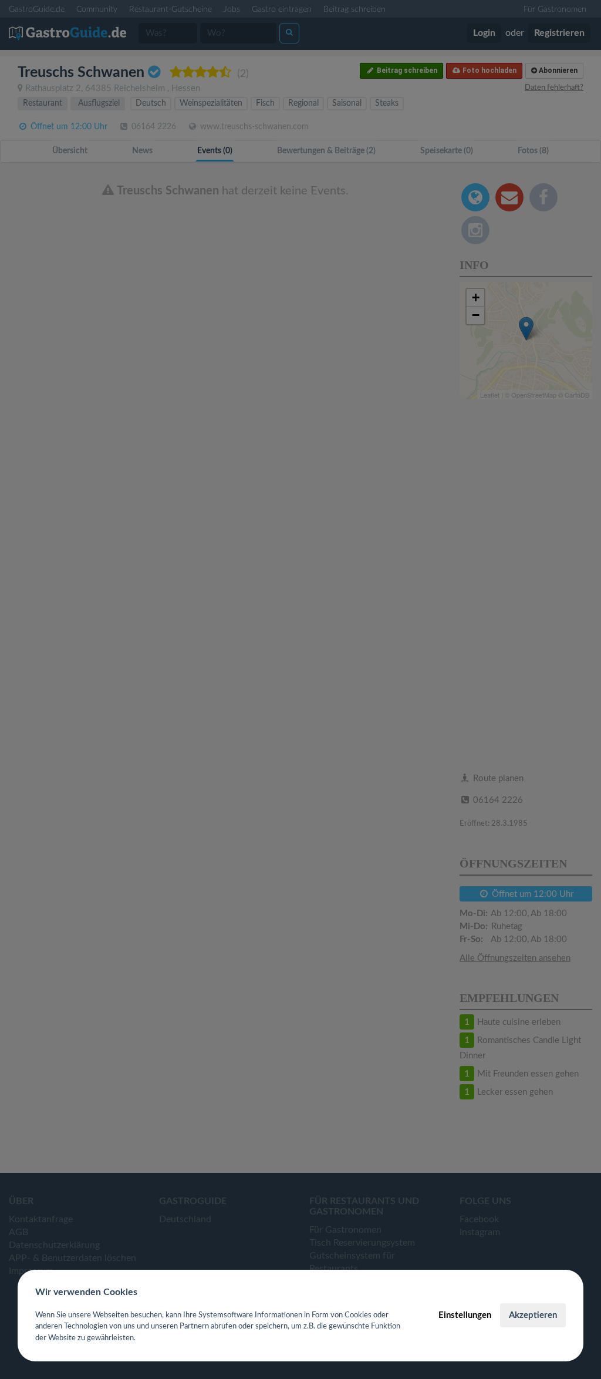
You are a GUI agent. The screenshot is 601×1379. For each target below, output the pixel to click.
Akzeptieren (533, 1315)
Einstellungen (464, 1315)
